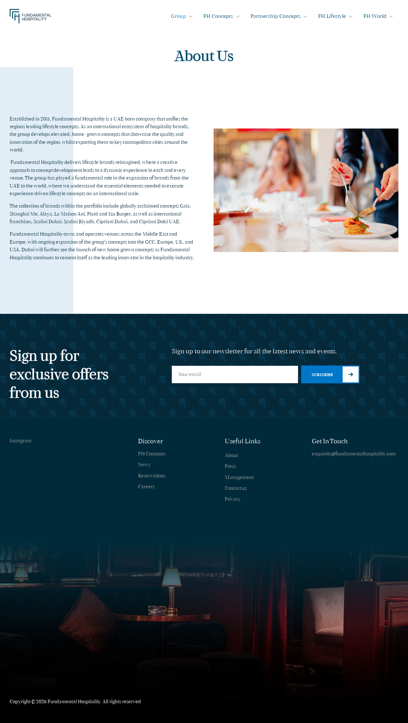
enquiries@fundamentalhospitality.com (354, 453)
